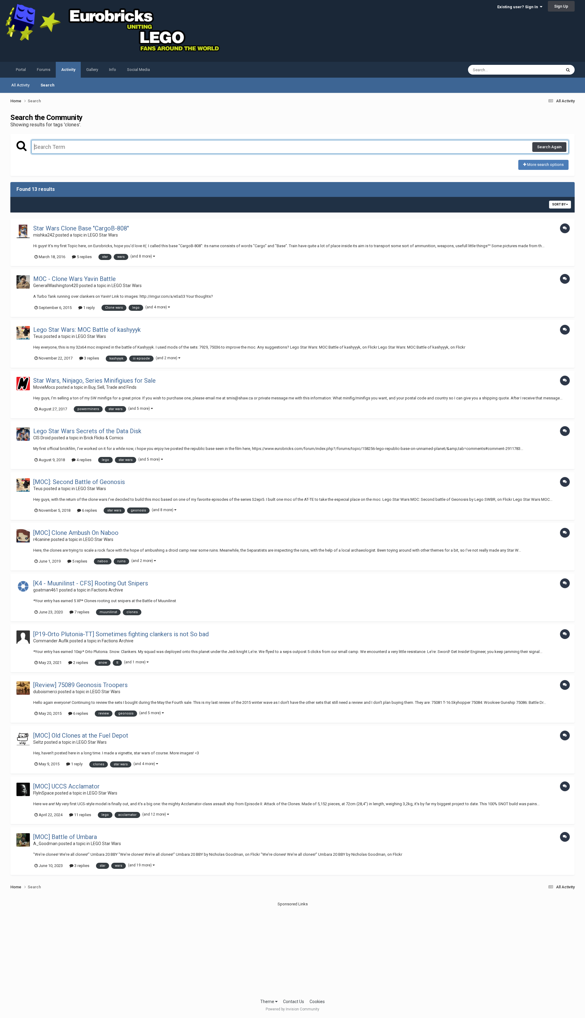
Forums (43, 69)
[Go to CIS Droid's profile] (23, 434)
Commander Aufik (51, 640)
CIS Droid (42, 437)
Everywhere (543, 70)
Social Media (138, 69)
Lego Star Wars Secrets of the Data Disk (87, 431)
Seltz (38, 742)
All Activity (20, 85)
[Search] (568, 70)
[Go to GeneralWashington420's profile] (23, 282)
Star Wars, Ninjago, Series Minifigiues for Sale (94, 380)
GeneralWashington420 (55, 285)
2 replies (80, 662)
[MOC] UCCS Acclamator (66, 786)
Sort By (559, 204)
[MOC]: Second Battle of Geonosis (79, 482)
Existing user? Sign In (518, 7)
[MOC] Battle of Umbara (65, 837)
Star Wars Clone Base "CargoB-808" (81, 228)
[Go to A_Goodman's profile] (23, 840)
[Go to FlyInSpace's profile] (23, 789)
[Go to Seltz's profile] (23, 738)
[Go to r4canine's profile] (23, 535)
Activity (68, 69)
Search (48, 85)
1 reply (88, 307)
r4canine (41, 539)
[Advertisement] (292, 949)
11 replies (82, 815)
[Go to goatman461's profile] (23, 586)
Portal (21, 69)
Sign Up (561, 6)
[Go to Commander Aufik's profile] (23, 637)
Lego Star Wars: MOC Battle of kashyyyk (87, 329)
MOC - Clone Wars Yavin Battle (74, 279)
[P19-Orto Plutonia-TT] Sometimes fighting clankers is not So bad (121, 634)
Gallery (92, 69)
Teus (38, 336)
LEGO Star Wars (103, 235)
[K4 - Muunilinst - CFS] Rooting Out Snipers (90, 583)
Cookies (317, 1001)
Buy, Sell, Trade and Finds (112, 387)
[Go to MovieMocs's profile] (23, 383)
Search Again (549, 147)
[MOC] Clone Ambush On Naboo (76, 532)
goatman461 (45, 590)
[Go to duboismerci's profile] (23, 688)
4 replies (83, 460)
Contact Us (293, 1001)
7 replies (81, 612)
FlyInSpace (43, 793)
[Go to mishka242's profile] (23, 231)
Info (112, 69)
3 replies (91, 358)
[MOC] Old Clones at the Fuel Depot (80, 735)
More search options (545, 164)
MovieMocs (44, 387)
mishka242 (44, 235)
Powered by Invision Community (292, 1009)
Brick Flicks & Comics (103, 437)
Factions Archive (107, 590)
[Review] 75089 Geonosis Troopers (80, 685)
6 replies (89, 510)
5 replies (84, 256)
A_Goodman (45, 843)
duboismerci (45, 691)
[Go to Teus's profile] (23, 332)
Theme (267, 1001)
